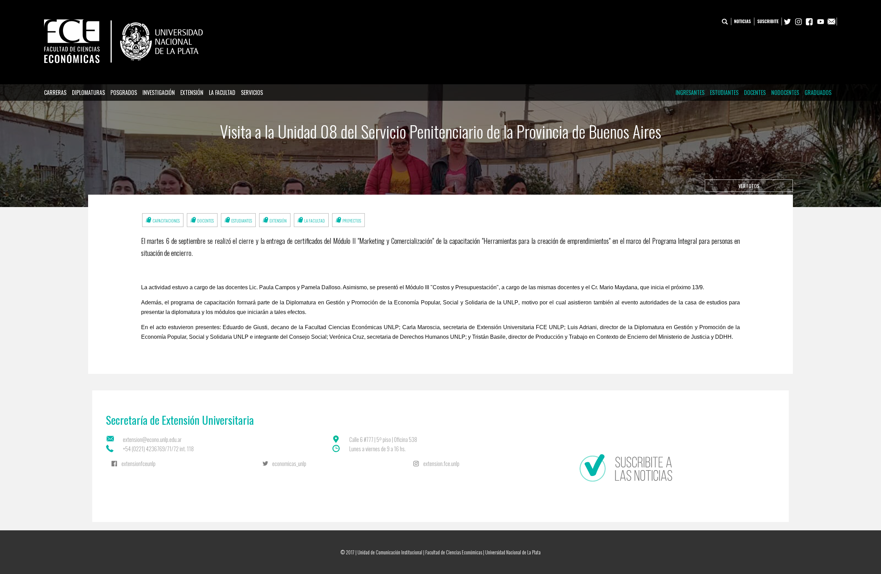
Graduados (818, 92)
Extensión (191, 92)
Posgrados (123, 92)
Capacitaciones (166, 221)
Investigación (158, 92)
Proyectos (351, 221)
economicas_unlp (289, 463)
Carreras (55, 92)
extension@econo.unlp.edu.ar (152, 439)
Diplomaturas (88, 92)
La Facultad (222, 92)
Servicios (252, 92)
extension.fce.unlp (441, 463)
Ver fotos (749, 185)
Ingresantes (690, 92)
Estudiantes (724, 92)
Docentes (755, 92)
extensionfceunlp (138, 463)
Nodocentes (785, 92)
